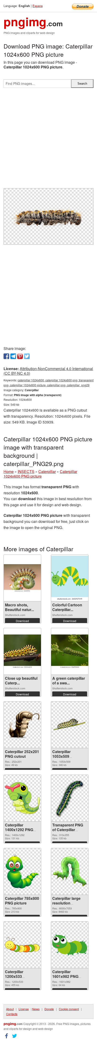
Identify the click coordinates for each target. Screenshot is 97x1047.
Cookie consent (69, 1009)
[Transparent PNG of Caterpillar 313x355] (69, 798)
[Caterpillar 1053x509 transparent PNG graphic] (69, 724)
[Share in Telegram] (13, 356)
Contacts (11, 1014)
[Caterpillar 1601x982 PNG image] (69, 944)
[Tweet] (27, 356)
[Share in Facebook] (6, 356)
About (10, 1009)
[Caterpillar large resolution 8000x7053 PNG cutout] (69, 871)
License (24, 1009)
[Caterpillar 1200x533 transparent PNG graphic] (22, 944)
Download (22, 621)
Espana (37, 6)
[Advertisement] (48, 140)
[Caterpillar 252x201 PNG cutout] (22, 725)
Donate (49, 1009)
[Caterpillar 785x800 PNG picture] (22, 871)
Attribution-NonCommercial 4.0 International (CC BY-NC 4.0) (48, 371)
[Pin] (20, 356)
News (36, 1009)
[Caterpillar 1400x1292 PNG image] (22, 798)
